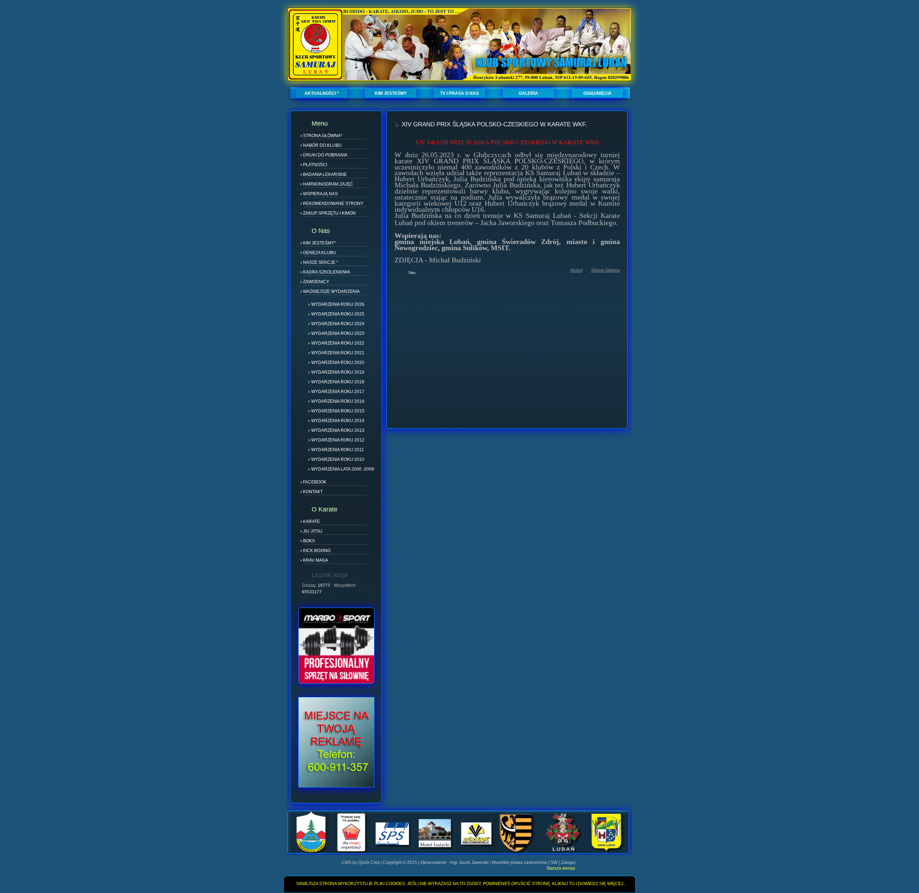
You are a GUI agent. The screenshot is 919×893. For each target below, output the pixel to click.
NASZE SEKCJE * (320, 262)
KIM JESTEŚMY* (319, 243)
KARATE (311, 521)
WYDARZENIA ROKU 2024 (337, 323)
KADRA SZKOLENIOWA (326, 272)
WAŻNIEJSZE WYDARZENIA (331, 291)
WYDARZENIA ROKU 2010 (337, 459)
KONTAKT (313, 491)
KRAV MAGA (315, 560)
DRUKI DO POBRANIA (325, 155)
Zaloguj (568, 862)
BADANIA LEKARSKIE (325, 174)
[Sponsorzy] (458, 852)
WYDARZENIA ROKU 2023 (337, 333)
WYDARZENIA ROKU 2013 (337, 430)
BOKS (309, 540)
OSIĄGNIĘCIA (597, 93)
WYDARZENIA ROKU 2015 (337, 410)
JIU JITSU (312, 531)
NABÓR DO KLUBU (322, 145)
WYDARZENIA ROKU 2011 (337, 449)
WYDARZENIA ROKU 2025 (337, 314)
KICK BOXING (317, 550)
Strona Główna (605, 270)
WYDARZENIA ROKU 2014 (337, 420)
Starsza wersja (560, 868)
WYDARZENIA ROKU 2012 (337, 440)
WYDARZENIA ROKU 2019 (337, 372)
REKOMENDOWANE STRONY (333, 203)
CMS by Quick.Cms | (362, 862)
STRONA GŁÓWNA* (322, 135)
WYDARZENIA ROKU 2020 (337, 362)
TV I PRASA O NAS (459, 93)
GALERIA (528, 93)
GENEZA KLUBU (319, 252)
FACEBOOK (314, 482)
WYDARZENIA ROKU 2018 (337, 381)
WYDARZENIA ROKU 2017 (337, 391)
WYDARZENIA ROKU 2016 (337, 401)
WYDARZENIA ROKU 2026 (337, 304)
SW (554, 862)
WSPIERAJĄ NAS (320, 193)
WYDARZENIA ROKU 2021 (337, 352)
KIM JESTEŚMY (391, 93)
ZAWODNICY (316, 281)
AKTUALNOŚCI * (321, 93)
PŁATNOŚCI (315, 164)
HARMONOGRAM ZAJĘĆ (328, 184)
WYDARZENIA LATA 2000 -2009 (342, 469)
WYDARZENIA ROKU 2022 (337, 343)
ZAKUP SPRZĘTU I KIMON (329, 213)
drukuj (576, 270)
